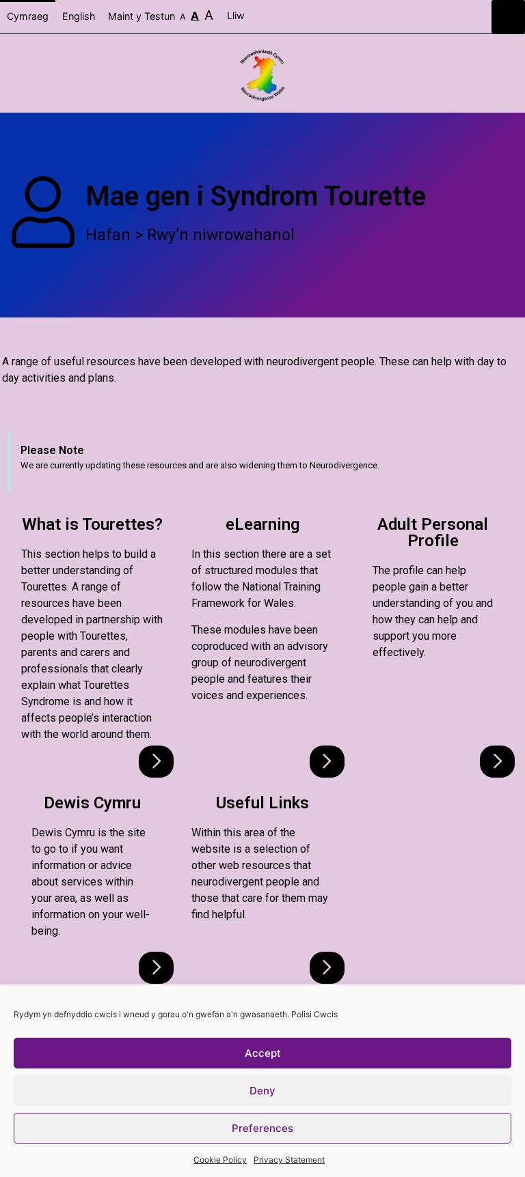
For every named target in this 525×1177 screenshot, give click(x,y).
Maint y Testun (160, 15)
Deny (262, 1090)
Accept (263, 1053)
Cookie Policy (220, 1159)
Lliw (237, 15)
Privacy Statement (289, 1159)
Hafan (108, 235)
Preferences (262, 1128)
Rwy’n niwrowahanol (221, 235)
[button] (508, 16)
